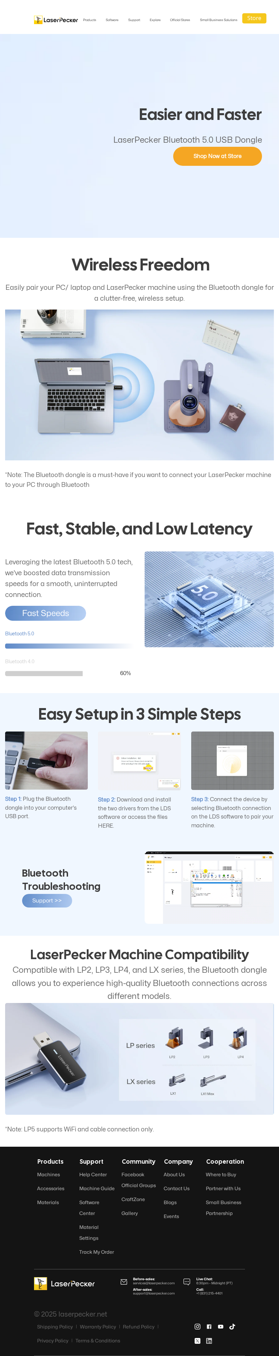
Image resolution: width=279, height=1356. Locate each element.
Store (254, 18)
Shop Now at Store (218, 156)
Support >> (47, 900)
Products (50, 1162)
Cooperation (225, 1162)
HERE (105, 826)
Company (178, 1162)
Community (138, 1162)
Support (91, 1162)
